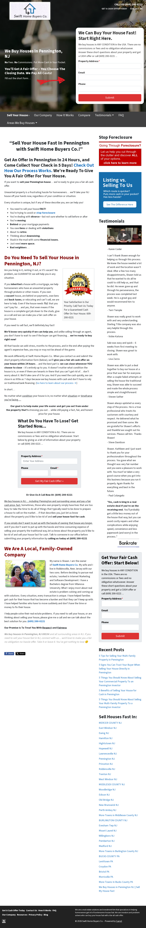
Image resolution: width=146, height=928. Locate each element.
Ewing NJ (104, 733)
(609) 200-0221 (36, 621)
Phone (82, 84)
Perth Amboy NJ (107, 810)
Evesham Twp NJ (108, 825)
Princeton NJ (106, 764)
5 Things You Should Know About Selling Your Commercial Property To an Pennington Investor (120, 681)
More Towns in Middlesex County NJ (118, 815)
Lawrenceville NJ (108, 753)
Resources (22, 914)
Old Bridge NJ (106, 800)
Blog (46, 914)
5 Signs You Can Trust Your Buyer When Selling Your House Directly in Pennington (119, 668)
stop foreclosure (45, 213)
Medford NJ (105, 846)
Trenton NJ (105, 774)
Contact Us (136, 8)
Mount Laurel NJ (107, 830)
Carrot (119, 921)
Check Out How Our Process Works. (49, 168)
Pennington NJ (107, 759)
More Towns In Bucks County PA (116, 882)
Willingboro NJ (106, 836)
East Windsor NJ (107, 728)
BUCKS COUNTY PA (109, 856)
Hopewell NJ (105, 748)
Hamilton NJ (105, 738)
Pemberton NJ (106, 841)
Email (81, 72)
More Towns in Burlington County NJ (118, 851)
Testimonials (103, 115)
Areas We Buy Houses (21, 123)
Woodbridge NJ (107, 789)
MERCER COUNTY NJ (110, 723)
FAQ (121, 115)
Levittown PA (106, 861)
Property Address (89, 61)
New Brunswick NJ (109, 805)
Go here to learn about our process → (56, 383)
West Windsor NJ (108, 779)
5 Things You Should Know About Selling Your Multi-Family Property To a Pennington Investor (120, 703)
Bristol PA (104, 872)
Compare (84, 115)
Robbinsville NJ (107, 769)
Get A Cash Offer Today (114, 8)
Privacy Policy (35, 914)
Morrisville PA (106, 877)
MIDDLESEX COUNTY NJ (112, 784)
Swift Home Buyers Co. (65, 565)
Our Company (43, 115)
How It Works (65, 115)
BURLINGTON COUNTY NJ (113, 820)
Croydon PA (105, 866)
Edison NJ (104, 795)
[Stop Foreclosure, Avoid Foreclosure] (120, 154)
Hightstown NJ (107, 743)
